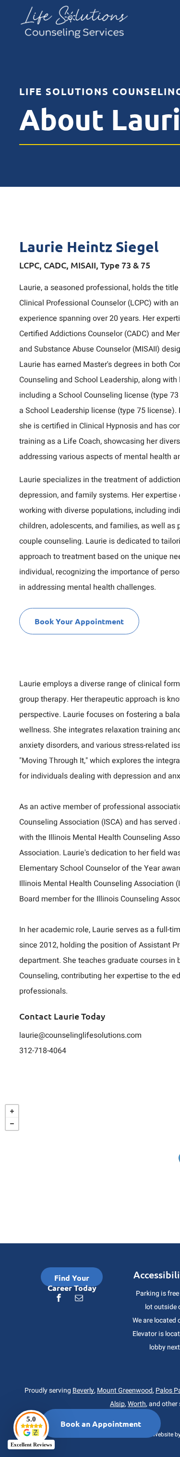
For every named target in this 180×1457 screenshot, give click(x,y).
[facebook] (59, 1298)
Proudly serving (47, 1390)
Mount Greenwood (125, 1390)
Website (163, 1434)
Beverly (83, 1390)
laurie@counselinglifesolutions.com (80, 1035)
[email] (79, 1298)
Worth (137, 1404)
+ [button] (12, 1111)
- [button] (12, 1123)
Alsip (117, 1404)
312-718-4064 (42, 1050)
